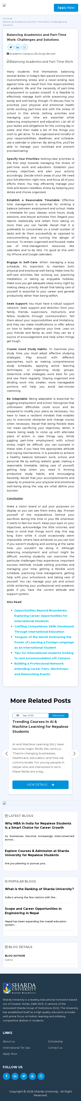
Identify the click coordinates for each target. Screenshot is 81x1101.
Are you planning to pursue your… (26, 863)
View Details (37, 784)
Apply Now (66, 7)
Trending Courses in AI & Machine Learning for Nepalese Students (40, 727)
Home (6, 18)
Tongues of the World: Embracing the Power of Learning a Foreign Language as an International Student (44, 642)
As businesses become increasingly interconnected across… (39, 838)
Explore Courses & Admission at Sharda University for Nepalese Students (37, 853)
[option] (40, 751)
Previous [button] (6, 754)
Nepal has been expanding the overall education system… (35, 923)
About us (9, 1041)
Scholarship (55, 1041)
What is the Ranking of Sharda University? (39, 889)
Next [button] (74, 754)
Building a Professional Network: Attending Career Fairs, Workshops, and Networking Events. (41, 669)
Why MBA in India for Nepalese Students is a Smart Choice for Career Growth (38, 825)
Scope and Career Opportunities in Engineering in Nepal (33, 911)
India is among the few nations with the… (31, 897)
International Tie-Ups (16, 1047)
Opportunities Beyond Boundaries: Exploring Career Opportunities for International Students (41, 616)
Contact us (55, 1047)
